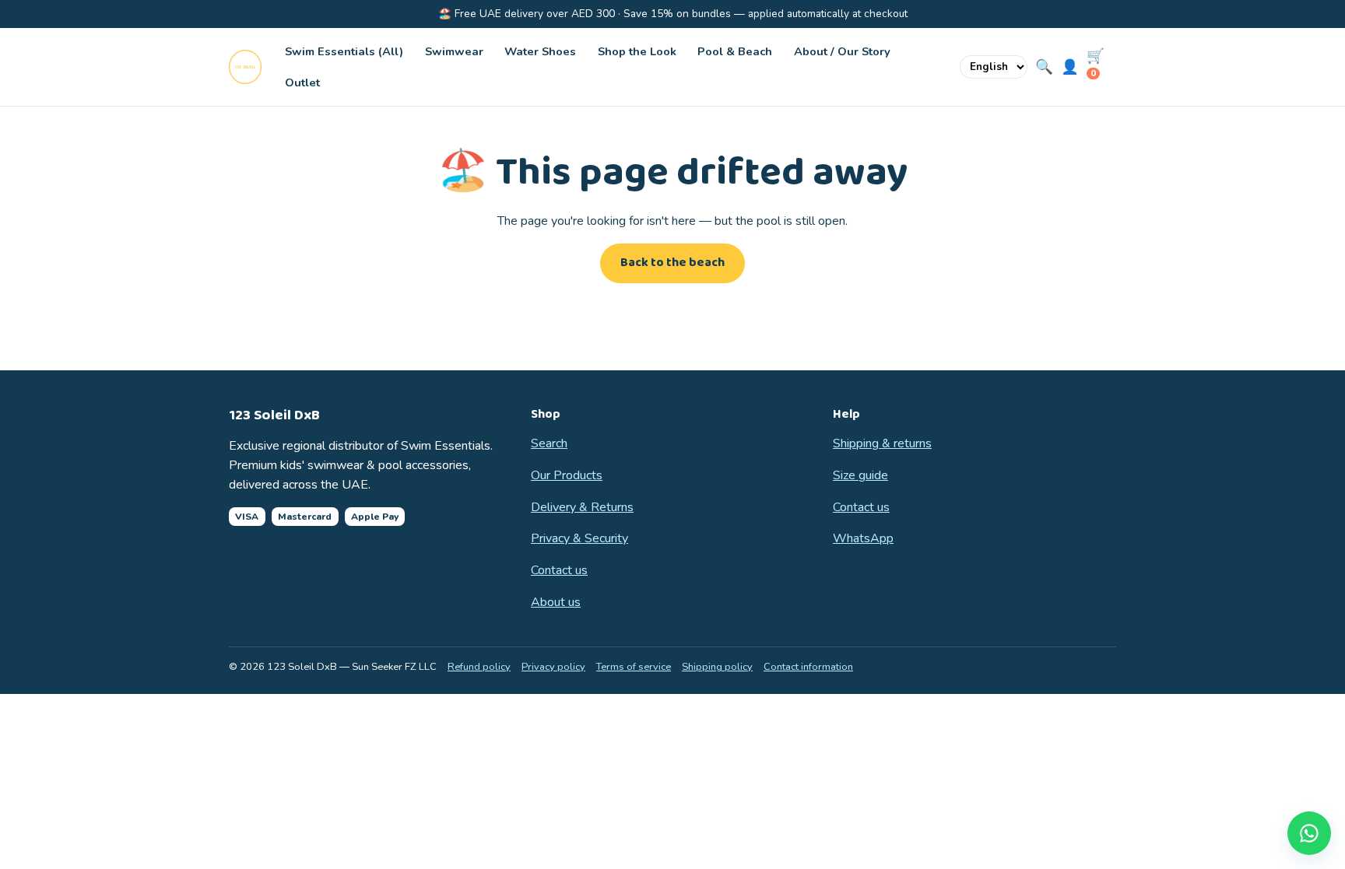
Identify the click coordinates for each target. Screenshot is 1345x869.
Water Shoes (540, 51)
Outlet (302, 82)
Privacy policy (553, 667)
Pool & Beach (734, 51)
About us (556, 602)
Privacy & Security (579, 538)
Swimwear (454, 51)
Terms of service (633, 667)
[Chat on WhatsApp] (1309, 833)
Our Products (566, 475)
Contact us (559, 570)
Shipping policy (717, 667)
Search (549, 443)
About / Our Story (842, 51)
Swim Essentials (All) (344, 51)
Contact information (808, 667)
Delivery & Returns (582, 507)
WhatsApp (863, 538)
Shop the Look (637, 51)
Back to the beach (672, 262)
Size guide (860, 475)
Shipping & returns (882, 443)
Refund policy (479, 667)
